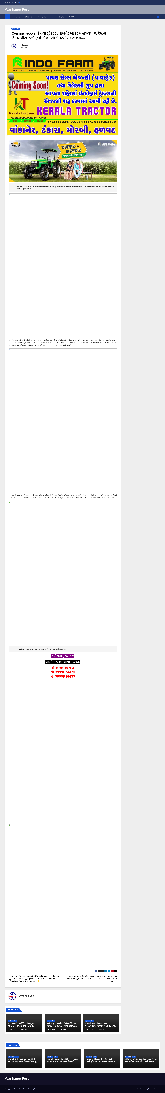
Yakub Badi (24, 45)
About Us (139, 1089)
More (71, 17)
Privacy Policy (148, 1089)
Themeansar (37, 1089)
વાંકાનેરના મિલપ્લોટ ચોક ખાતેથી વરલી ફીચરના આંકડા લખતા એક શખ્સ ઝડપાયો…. (100, 1061)
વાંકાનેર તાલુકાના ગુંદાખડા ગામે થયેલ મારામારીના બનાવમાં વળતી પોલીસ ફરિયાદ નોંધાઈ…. (141, 1061)
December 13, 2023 (133, 1065)
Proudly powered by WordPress (14, 1089)
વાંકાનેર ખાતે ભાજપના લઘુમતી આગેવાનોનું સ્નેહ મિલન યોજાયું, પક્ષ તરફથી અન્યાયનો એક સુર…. (23, 1061)
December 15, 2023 (55, 1065)
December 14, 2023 (94, 1065)
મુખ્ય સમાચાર (16, 17)
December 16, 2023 (16, 1065)
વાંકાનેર (17, 1056)
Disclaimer (156, 1089)
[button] (155, 17)
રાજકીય (52, 17)
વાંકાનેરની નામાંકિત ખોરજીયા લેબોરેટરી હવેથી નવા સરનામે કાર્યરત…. (21, 1026)
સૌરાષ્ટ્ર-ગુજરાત (41, 17)
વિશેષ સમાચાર (29, 17)
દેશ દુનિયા (62, 17)
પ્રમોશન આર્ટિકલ (15, 28)
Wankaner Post (17, 9)
